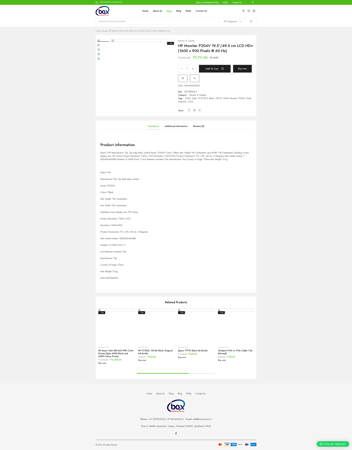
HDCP (218, 98)
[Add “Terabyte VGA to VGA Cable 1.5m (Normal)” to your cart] (229, 340)
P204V (241, 98)
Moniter (233, 98)
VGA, (191, 101)
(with (194, 98)
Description (153, 126)
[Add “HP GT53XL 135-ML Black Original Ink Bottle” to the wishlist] (163, 340)
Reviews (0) (198, 126)
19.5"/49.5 (203, 98)
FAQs (225, 2)
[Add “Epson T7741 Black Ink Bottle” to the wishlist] (203, 340)
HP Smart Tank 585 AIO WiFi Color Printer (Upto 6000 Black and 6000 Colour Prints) (116, 353)
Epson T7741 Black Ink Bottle (192, 350)
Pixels (248, 98)
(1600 (188, 98)
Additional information (176, 126)
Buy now (242, 68)
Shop (169, 11)
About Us (157, 11)
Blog (178, 11)
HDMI (226, 98)
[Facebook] (176, 434)
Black (211, 98)
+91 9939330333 (157, 419)
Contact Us (237, 2)
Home (145, 11)
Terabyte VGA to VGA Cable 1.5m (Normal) (235, 352)
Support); (182, 101)
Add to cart (212, 68)
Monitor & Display (186, 40)
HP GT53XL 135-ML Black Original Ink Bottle (155, 352)
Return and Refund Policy (207, 2)
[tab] (153, 126)
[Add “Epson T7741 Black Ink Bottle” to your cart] (189, 340)
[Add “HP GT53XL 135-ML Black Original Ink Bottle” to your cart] (149, 340)
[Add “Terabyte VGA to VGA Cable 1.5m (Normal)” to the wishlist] (242, 340)
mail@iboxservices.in (202, 419)
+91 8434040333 (176, 419)
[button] (194, 78)
